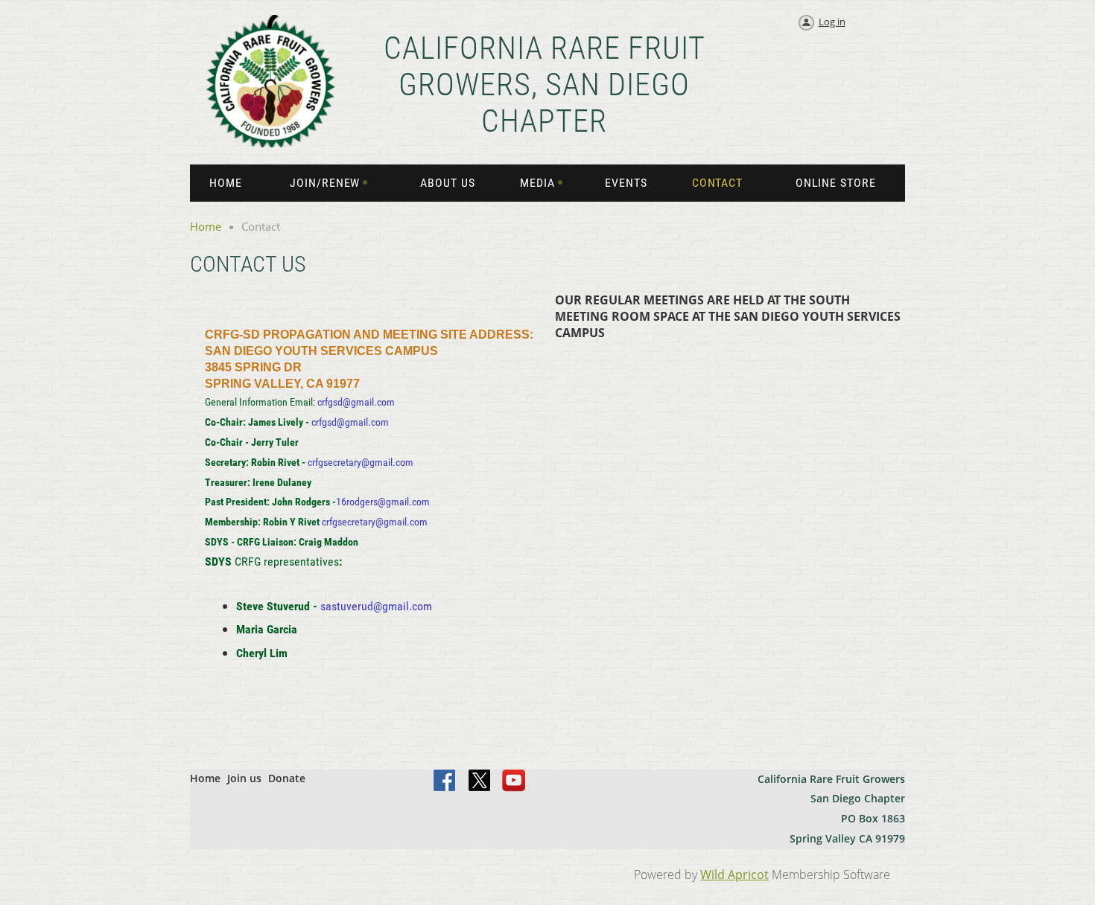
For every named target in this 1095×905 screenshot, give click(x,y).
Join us (244, 778)
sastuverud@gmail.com (376, 606)
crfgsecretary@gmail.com (360, 462)
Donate (286, 778)
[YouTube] (514, 781)
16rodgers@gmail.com (383, 502)
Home (205, 226)
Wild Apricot (734, 874)
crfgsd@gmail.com (356, 402)
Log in (832, 21)
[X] (480, 781)
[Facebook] (445, 781)
